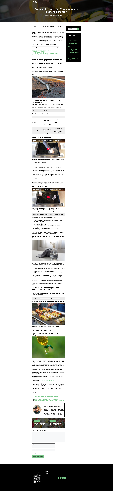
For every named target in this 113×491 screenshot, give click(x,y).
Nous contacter (74, 2)
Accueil (54, 2)
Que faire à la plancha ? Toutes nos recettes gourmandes (40, 425)
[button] (80, 3)
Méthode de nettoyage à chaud (39, 51)
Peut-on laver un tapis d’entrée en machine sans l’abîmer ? (73, 58)
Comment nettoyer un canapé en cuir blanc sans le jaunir (73, 45)
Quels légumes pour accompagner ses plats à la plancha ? (56, 425)
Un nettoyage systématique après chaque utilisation (43, 55)
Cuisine (58, 2)
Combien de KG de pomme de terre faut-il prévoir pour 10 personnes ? (49, 400)
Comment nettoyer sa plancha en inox (47, 380)
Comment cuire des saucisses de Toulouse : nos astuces (46, 399)
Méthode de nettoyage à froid (40, 52)
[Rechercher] (78, 29)
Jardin (63, 2)
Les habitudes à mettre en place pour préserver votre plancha (44, 54)
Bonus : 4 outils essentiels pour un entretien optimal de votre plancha (46, 53)
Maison (68, 2)
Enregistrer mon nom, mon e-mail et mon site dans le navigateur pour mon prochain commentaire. (47, 452)
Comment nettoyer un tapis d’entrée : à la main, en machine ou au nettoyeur (73, 54)
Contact (60, 472)
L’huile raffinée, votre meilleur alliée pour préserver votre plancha (46, 56)
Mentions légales (61, 474)
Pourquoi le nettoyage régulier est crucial (40, 49)
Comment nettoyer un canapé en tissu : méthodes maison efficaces (73, 49)
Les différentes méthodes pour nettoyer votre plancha (42, 50)
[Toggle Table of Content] (57, 47)
